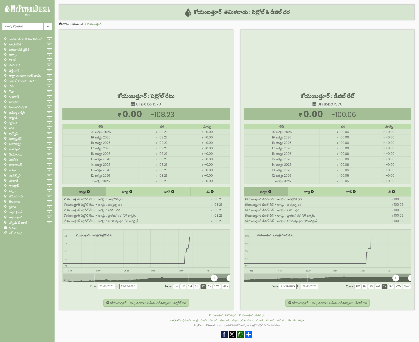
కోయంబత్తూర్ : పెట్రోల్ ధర (222, 315)
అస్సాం (12, 55)
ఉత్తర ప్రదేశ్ (15, 212)
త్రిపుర (12, 207)
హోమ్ (65, 24)
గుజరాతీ (224, 320)
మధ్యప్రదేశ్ (15, 138)
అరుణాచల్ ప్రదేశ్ (18, 49)
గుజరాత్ (13, 97)
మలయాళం (247, 320)
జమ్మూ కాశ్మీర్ (16, 112)
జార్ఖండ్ (12, 118)
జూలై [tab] (125, 192)
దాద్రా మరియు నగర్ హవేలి (24, 76)
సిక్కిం (11, 191)
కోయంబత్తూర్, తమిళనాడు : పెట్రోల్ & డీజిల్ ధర (241, 12)
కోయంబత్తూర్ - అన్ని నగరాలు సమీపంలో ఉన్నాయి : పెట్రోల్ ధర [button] (147, 303)
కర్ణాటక (12, 123)
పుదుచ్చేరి (14, 175)
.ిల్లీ (11, 86)
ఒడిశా (12, 170)
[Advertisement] (146, 60)
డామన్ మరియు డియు (22, 81)
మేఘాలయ (15, 154)
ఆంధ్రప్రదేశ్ (14, 44)
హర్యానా (13, 102)
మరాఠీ (259, 320)
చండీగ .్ (14, 65)
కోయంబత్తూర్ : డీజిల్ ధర (252, 315)
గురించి (12, 228)
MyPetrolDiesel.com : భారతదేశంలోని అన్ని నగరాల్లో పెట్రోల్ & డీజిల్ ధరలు (237, 325)
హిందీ (204, 320)
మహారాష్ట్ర (14, 144)
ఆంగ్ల (195, 320)
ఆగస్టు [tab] (83, 192)
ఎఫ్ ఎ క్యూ (15, 233)
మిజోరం (13, 159)
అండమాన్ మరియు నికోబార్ (25, 39)
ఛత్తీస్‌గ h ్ (15, 70)
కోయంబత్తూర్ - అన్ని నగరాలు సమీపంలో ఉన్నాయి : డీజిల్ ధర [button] (329, 303)
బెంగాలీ (213, 320)
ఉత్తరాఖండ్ (15, 217)
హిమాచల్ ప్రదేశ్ (17, 107)
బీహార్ (12, 60)
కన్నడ (235, 320)
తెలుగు (27, 14)
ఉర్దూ (301, 320)
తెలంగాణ (14, 201)
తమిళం (281, 320)
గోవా (11, 91)
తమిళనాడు (15, 196)
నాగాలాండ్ (15, 165)
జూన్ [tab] (167, 192)
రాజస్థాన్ (13, 186)
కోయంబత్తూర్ (94, 24)
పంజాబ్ (13, 180)
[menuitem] (222, 278)
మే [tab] (208, 192)
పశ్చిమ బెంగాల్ (17, 222)
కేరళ (11, 128)
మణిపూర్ (14, 149)
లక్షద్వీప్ (13, 133)
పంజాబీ (270, 320)
